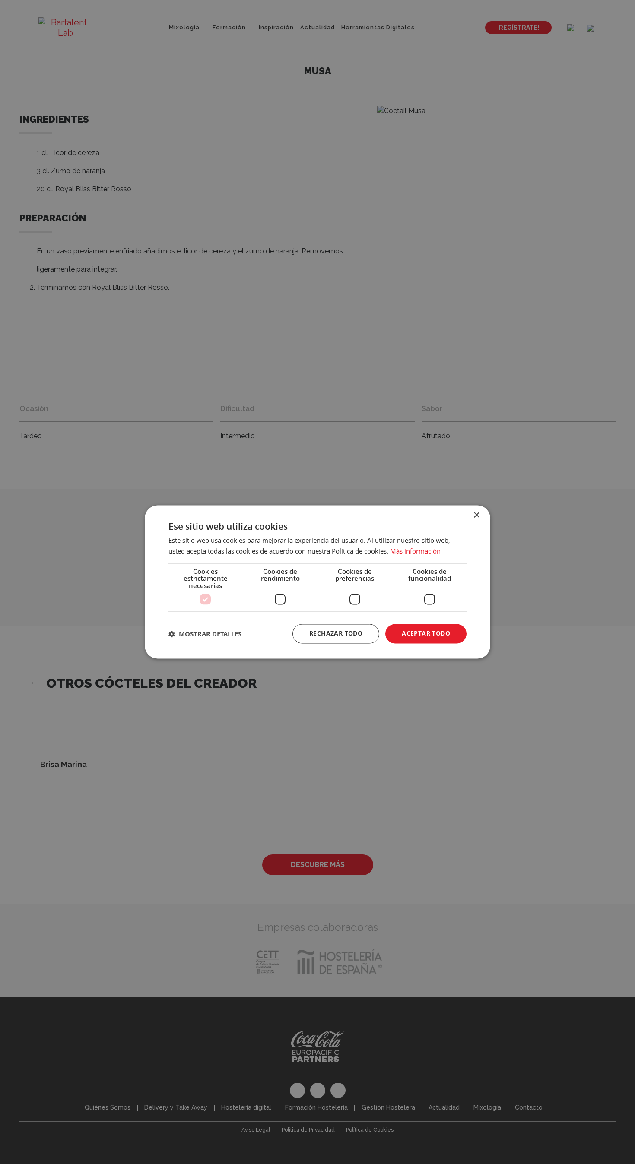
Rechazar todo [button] (335, 633)
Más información (415, 551)
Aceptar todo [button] (426, 633)
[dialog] (317, 581)
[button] (204, 634)
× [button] (476, 515)
